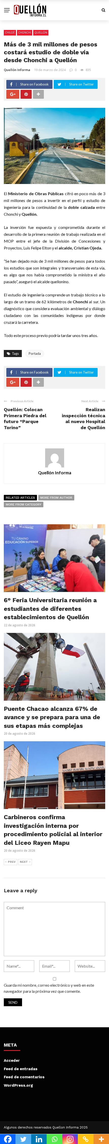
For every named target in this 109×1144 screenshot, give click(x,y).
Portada (35, 353)
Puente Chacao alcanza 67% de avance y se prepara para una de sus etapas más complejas (52, 717)
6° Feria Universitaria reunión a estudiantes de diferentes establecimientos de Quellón (50, 609)
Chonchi (24, 32)
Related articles (20, 497)
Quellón (40, 32)
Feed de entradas (21, 1069)
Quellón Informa (17, 70)
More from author (56, 497)
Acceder (12, 1060)
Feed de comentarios (24, 1077)
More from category (23, 504)
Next (24, 862)
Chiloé (10, 32)
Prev (12, 862)
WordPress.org (18, 1085)
